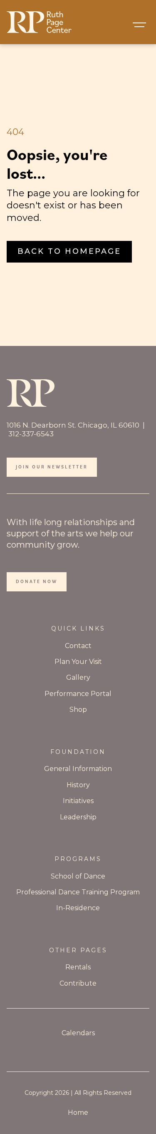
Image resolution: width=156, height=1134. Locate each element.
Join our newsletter (52, 467)
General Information (78, 769)
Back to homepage (69, 251)
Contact (78, 646)
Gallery (78, 677)
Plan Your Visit (78, 662)
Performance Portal (78, 694)
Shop (78, 709)
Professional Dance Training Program (78, 892)
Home (78, 1112)
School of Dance (78, 876)
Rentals (78, 967)
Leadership (78, 817)
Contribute (78, 983)
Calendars (78, 1033)
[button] (139, 25)
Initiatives (78, 801)
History (78, 785)
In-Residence (78, 908)
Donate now (36, 581)
